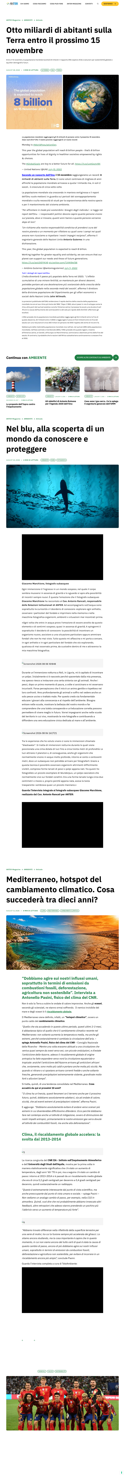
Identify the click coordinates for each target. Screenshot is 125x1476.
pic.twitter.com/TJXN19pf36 (63, 262)
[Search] (98, 4)
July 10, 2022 (55, 169)
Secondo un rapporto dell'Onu (38, 174)
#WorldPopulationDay (44, 144)
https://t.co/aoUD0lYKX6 (35, 262)
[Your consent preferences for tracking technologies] (121, 1472)
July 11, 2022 (70, 268)
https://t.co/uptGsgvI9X (87, 163)
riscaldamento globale (59, 1011)
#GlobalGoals (33, 163)
